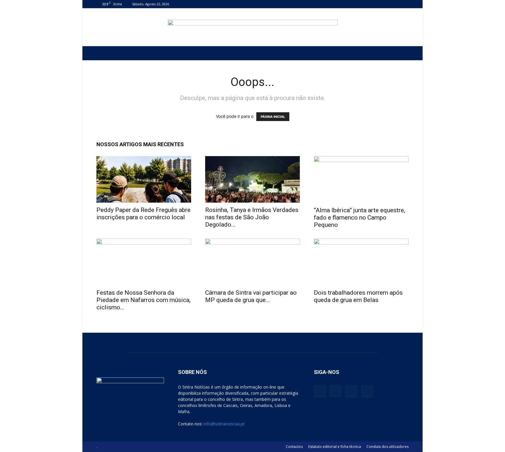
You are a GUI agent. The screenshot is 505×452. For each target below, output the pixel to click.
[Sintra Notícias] (253, 27)
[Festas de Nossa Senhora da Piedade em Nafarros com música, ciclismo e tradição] (143, 262)
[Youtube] (404, 4)
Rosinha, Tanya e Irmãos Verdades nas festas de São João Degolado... (251, 217)
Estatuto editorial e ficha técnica (334, 446)
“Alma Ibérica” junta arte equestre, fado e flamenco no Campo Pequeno (359, 217)
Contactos (294, 446)
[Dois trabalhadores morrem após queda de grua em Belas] (361, 262)
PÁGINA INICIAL (273, 117)
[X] (394, 4)
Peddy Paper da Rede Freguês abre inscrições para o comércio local (143, 213)
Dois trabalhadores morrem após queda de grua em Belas (358, 296)
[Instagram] (385, 4)
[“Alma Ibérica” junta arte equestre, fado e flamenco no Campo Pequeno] (361, 179)
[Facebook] (375, 4)
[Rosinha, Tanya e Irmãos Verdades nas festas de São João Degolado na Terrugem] (252, 179)
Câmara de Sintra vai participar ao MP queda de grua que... (251, 296)
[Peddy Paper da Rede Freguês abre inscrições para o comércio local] (143, 179)
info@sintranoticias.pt (224, 424)
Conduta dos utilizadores (387, 446)
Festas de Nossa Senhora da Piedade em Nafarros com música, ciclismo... (143, 300)
